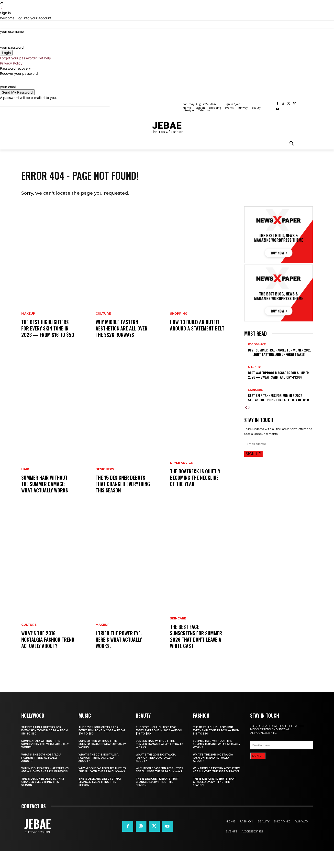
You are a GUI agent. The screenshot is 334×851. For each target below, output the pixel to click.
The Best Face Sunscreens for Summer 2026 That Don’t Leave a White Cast (196, 636)
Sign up (253, 454)
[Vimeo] (294, 103)
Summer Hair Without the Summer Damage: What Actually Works (44, 484)
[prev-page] (246, 407)
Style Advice (181, 462)
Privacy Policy (11, 63)
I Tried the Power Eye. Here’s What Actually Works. (119, 639)
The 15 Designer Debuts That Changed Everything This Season (123, 484)
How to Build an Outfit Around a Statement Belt (197, 325)
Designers (105, 469)
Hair (25, 469)
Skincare (178, 618)
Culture (28, 624)
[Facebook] (277, 103)
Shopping (178, 313)
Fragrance (257, 344)
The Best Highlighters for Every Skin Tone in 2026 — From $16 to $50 (47, 328)
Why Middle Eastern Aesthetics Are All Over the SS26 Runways (121, 328)
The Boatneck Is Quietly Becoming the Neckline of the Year (195, 478)
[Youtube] (277, 109)
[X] (288, 103)
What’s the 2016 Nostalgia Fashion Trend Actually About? (47, 639)
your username (12, 31)
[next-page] (249, 407)
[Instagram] (283, 103)
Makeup (28, 313)
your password (12, 47)
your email (8, 87)
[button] (292, 143)
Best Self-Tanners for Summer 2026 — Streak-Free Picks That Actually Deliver (278, 397)
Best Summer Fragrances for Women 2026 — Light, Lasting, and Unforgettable (280, 352)
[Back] (1, 8)
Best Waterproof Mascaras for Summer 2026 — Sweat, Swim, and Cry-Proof (278, 375)
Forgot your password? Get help (25, 58)
